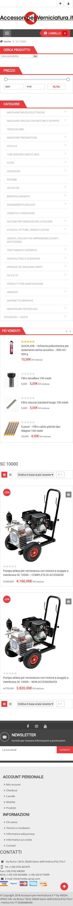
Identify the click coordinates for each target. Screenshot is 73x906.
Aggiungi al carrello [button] (68, 494)
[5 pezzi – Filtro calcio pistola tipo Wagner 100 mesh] (11, 428)
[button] (66, 332)
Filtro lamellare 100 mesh (36, 378)
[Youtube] (45, 726)
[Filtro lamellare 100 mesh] (11, 380)
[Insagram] (36, 726)
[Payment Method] (23, 883)
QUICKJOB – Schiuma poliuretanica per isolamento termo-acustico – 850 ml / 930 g (45, 350)
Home (7, 41)
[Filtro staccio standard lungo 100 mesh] (11, 404)
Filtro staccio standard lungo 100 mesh (44, 402)
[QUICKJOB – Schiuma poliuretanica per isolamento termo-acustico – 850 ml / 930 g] (11, 347)
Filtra (56, 86)
